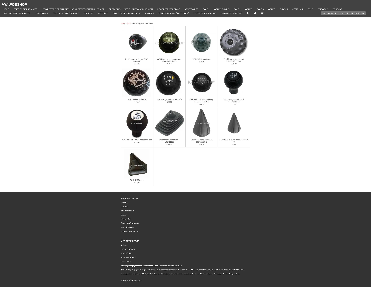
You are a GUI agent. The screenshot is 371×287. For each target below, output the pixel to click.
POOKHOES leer (137, 180)
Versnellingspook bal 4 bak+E (169, 99)
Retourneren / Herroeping (130, 223)
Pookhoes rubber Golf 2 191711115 (169, 141)
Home (123, 23)
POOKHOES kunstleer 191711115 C (234, 141)
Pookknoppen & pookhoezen (143, 23)
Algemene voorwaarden (129, 198)
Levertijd (124, 202)
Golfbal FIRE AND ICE (137, 99)
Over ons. (124, 207)
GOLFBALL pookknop (201, 59)
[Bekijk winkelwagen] (262, 13)
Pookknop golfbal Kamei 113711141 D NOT (234, 60)
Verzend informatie (127, 227)
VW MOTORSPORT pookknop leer (137, 140)
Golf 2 (129, 23)
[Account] (248, 13)
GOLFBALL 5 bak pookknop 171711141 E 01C (201, 100)
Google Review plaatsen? (130, 231)
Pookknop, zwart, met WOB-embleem (137, 60)
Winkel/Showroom (127, 211)
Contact (123, 215)
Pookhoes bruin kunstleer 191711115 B (201, 141)
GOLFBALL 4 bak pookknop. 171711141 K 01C (169, 60)
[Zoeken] (255, 13)
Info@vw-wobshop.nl (128, 257)
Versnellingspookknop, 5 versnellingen (234, 100)
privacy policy (126, 219)
